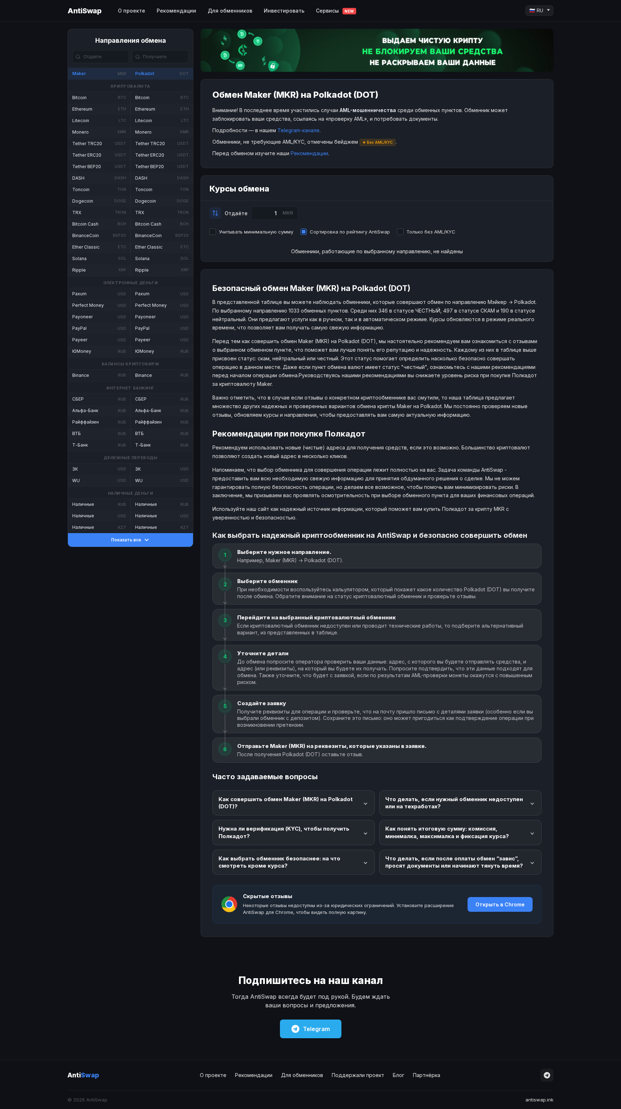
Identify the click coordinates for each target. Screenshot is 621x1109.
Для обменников (230, 11)
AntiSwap (84, 10)
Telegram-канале (298, 130)
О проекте (131, 11)
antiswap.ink (539, 1100)
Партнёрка (426, 1075)
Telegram (316, 1028)
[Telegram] (546, 1075)
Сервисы (335, 11)
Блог (398, 1075)
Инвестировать (284, 11)
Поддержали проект (358, 1075)
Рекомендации (176, 11)
